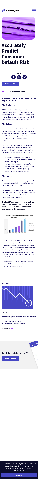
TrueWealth (5, 443)
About (4, 421)
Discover (25, 421)
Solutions (26, 403)
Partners (4, 433)
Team (3, 430)
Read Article (6, 328)
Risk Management (27, 409)
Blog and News (26, 424)
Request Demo (10, 358)
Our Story (4, 424)
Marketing (24, 412)
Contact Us (7, 460)
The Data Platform (7, 427)
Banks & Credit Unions (8, 409)
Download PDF (10, 84)
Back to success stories (16, 91)
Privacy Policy (19, 470)
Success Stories (26, 427)
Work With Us (6, 436)
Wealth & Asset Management (6, 416)
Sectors (5, 403)
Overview (4, 406)
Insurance (5, 412)
